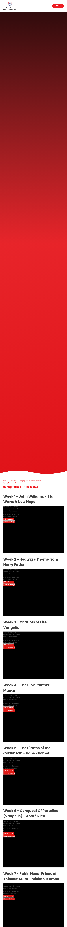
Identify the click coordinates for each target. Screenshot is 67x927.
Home (5, 481)
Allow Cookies (8, 519)
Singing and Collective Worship (31, 481)
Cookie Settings (9, 522)
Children (14, 481)
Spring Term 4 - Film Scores (13, 483)
